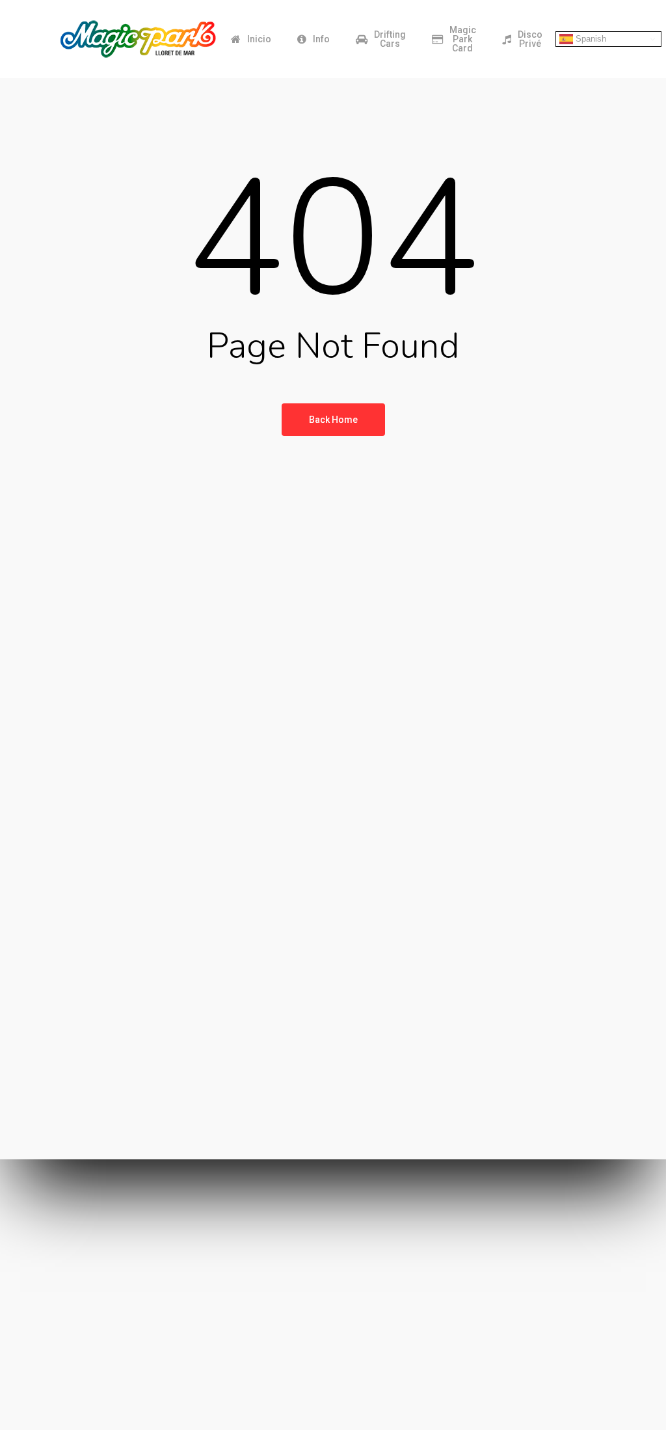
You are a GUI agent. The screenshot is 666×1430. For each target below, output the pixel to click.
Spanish (589, 39)
